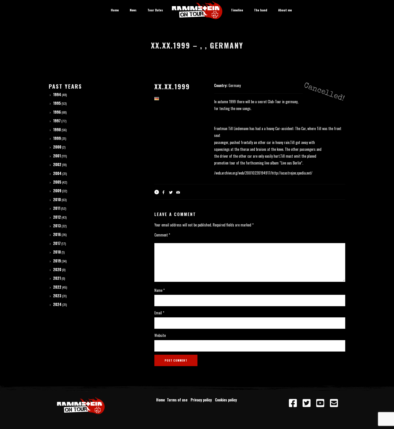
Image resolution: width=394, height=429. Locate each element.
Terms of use (178, 400)
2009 (57, 190)
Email (159, 313)
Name (159, 290)
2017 (57, 243)
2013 (57, 226)
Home (160, 400)
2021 (57, 278)
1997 (57, 120)
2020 (57, 269)
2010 (57, 199)
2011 (56, 208)
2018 (57, 252)
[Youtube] (320, 403)
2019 (57, 261)
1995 (57, 103)
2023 (57, 295)
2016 (57, 234)
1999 (57, 138)
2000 (57, 147)
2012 (57, 217)
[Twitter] (306, 403)
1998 (57, 129)
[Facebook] (292, 403)
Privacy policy (202, 400)
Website (160, 335)
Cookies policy (226, 400)
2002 (57, 164)
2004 (57, 173)
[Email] (333, 403)
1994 (57, 94)
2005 (57, 182)
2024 (57, 304)
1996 (57, 112)
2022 (57, 287)
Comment (162, 235)
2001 (57, 156)
